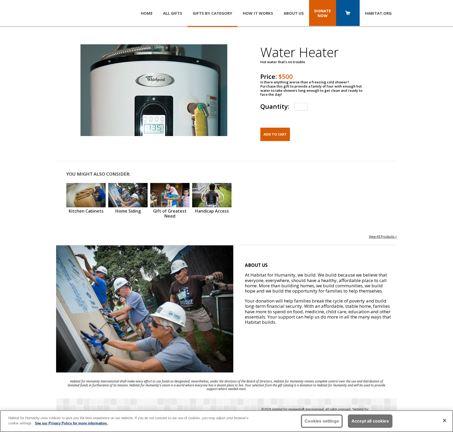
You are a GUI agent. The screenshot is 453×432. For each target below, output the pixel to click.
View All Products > (383, 236)
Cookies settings (322, 421)
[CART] (348, 13)
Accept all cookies (370, 421)
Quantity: (274, 106)
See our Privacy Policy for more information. (71, 423)
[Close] (444, 420)
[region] (226, 421)
